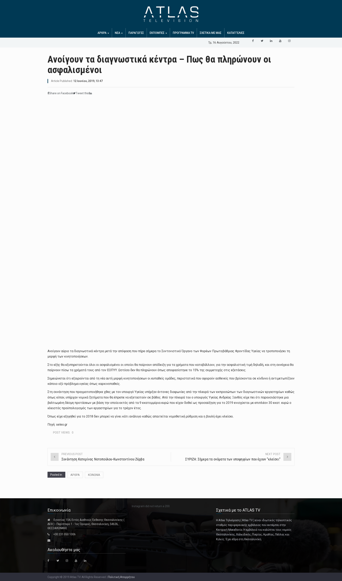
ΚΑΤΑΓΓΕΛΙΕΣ (235, 32)
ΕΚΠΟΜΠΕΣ (157, 32)
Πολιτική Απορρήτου (121, 577)
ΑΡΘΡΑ (102, 32)
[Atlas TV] (171, 14)
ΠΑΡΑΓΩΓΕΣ (136, 32)
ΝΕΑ (118, 32)
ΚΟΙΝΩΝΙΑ (94, 474)
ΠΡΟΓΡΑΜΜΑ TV (183, 32)
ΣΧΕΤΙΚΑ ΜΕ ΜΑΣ (210, 32)
